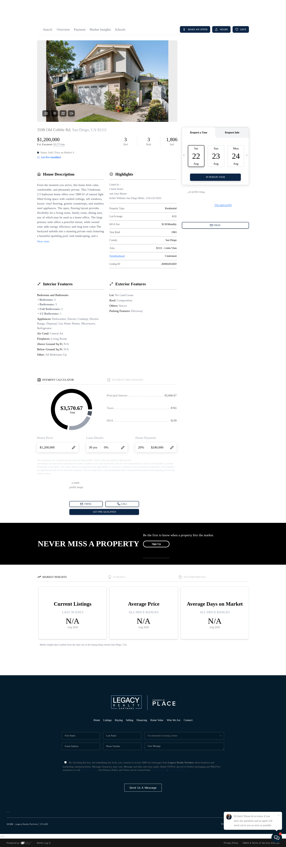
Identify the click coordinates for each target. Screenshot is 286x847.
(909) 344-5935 (89, 770)
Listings (107, 720)
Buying (119, 720)
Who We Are (173, 720)
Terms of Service (177, 770)
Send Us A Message (143, 787)
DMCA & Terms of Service (256, 843)
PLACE (44, 824)
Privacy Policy (158, 770)
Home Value (156, 720)
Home (97, 720)
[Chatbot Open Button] (276, 837)
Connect (188, 720)
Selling (129, 720)
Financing (142, 720)
